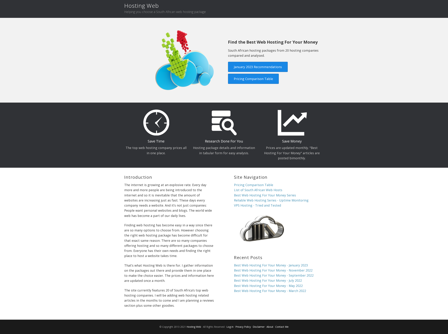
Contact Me (282, 326)
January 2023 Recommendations (258, 67)
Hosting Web (141, 5)
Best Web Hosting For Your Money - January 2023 (271, 265)
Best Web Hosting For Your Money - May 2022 (268, 286)
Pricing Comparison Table (253, 79)
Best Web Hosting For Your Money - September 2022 (274, 275)
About (270, 326)
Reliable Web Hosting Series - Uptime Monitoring (271, 200)
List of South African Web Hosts (258, 190)
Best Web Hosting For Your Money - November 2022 (273, 270)
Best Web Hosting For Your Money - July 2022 (268, 280)
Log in (229, 326)
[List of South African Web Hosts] (262, 245)
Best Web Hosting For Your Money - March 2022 (270, 291)
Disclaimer (259, 326)
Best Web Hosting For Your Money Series (265, 195)
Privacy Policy (243, 326)
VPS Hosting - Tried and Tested (257, 205)
